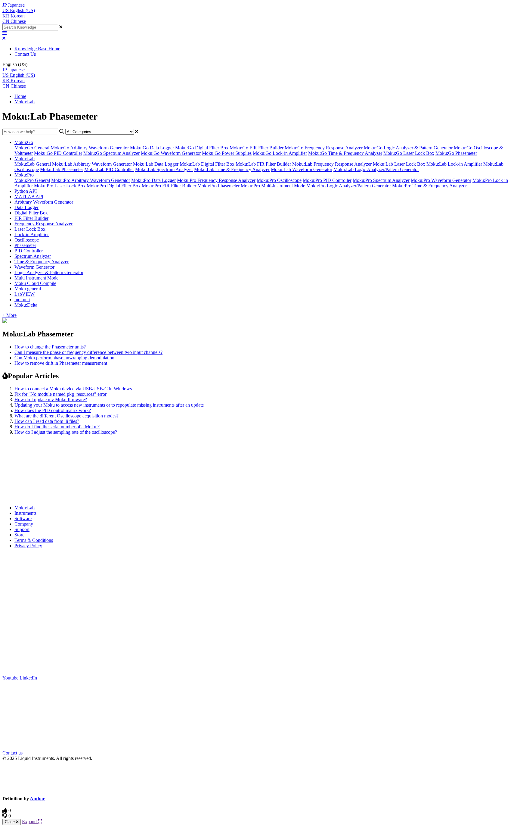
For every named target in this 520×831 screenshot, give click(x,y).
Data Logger (26, 207)
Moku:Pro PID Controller (327, 180)
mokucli (22, 299)
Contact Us (25, 54)
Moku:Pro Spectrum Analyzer (381, 180)
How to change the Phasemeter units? (50, 346)
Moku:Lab (24, 101)
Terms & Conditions (33, 540)
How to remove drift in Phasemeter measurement (60, 363)
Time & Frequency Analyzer (41, 261)
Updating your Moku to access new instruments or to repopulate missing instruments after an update (109, 405)
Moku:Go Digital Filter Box (201, 147)
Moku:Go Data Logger (152, 147)
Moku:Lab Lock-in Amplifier (454, 164)
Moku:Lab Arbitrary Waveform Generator (92, 164)
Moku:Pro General (32, 180)
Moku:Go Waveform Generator (171, 153)
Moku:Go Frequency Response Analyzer (324, 147)
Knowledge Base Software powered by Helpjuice (260, 778)
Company (23, 523)
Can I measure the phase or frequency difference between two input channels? (88, 352)
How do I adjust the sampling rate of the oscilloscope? (65, 432)
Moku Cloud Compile (35, 283)
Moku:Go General (31, 147)
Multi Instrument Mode (36, 277)
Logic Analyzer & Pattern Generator (48, 272)
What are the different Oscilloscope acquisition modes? (66, 415)
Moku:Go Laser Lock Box (408, 153)
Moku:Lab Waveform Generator (301, 169)
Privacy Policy (28, 545)
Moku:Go (23, 142)
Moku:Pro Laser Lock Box (59, 185)
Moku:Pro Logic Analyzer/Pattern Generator (348, 185)
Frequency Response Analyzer (43, 223)
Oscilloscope (26, 239)
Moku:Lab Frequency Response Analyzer (332, 164)
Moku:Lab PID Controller (109, 169)
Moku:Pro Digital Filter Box (114, 185)
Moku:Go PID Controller (58, 153)
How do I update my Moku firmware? (50, 399)
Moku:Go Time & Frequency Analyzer (345, 153)
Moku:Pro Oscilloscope (279, 180)
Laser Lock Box (29, 229)
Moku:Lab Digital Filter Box (207, 164)
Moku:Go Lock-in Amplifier (280, 153)
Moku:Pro (24, 174)
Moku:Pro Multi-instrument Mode (273, 185)
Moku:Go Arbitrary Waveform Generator (90, 147)
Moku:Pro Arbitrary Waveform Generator (90, 180)
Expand (30, 821)
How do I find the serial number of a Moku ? (57, 426)
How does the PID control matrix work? (52, 410)
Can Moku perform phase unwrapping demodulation (64, 357)
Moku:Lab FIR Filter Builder (263, 164)
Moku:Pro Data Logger (153, 180)
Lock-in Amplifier (31, 234)
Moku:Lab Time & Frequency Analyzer (232, 169)
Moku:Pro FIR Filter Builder (169, 185)
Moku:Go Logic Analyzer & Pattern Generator (408, 147)
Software (23, 518)
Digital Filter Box (31, 212)
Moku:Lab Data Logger (155, 164)
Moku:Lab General (32, 164)
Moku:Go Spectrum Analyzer (111, 153)
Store (19, 534)
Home (20, 96)
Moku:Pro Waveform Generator (441, 180)
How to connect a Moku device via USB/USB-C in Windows (73, 388)
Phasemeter (25, 245)
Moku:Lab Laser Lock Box (399, 164)
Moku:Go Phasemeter (456, 153)
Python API (25, 191)
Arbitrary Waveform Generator (43, 202)
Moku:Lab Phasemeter (61, 169)
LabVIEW (24, 294)
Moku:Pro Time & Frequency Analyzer (429, 185)
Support (21, 529)
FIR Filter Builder (31, 218)
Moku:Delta (25, 305)
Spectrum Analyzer (32, 256)
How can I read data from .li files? (46, 421)
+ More (9, 315)
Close (10, 822)
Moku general (27, 288)
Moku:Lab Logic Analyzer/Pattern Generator (376, 169)
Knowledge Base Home (37, 48)
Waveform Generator (34, 267)
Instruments (25, 513)
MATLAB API (28, 196)
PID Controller (28, 250)
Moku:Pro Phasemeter (218, 185)
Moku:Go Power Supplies (227, 153)
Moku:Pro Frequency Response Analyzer (216, 180)
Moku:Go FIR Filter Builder (256, 147)
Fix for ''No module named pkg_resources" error (60, 394)
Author (37, 798)
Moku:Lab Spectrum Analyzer (164, 169)
